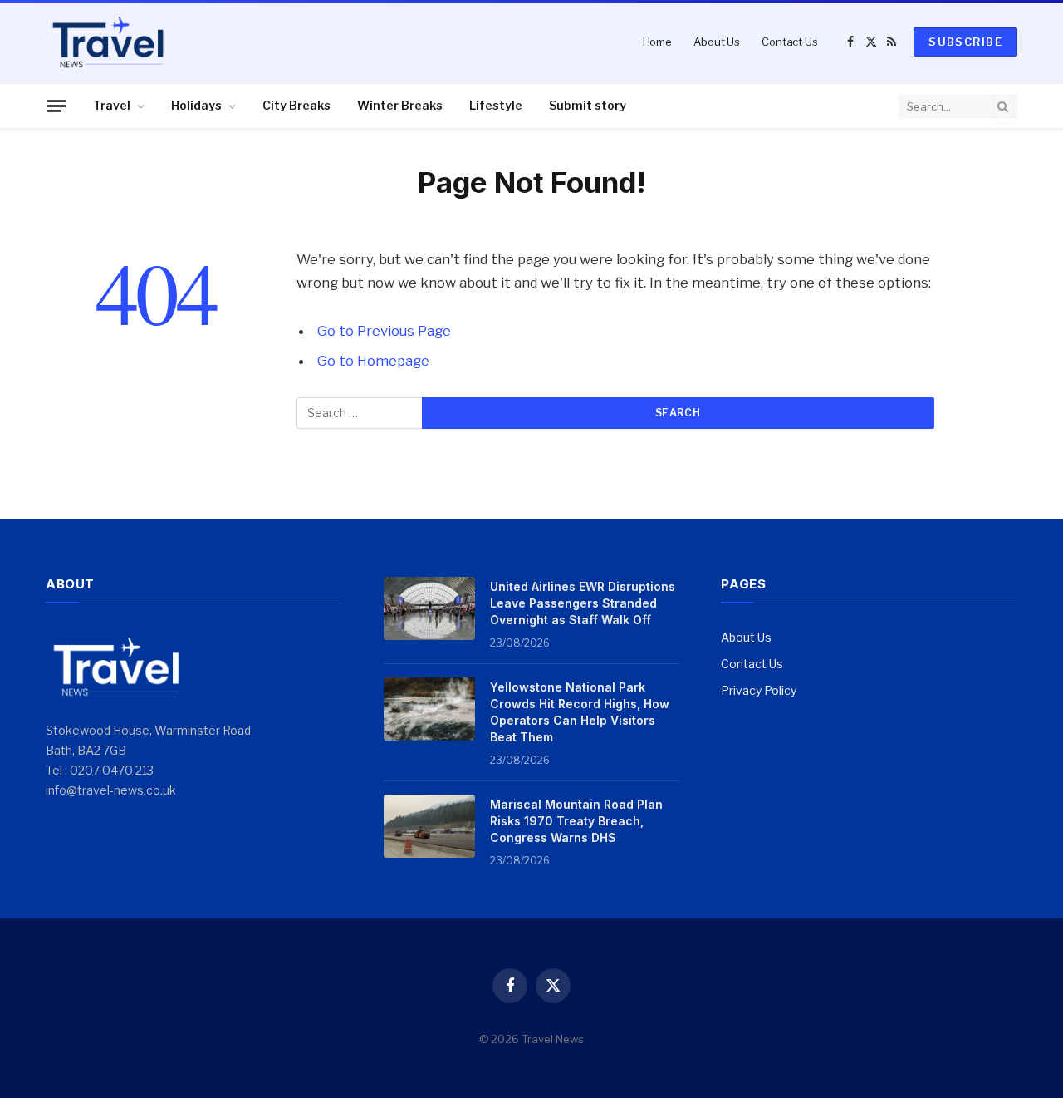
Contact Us (790, 41)
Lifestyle (495, 105)
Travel (111, 105)
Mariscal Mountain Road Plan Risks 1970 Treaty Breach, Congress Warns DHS (576, 820)
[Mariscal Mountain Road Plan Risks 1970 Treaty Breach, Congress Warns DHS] (429, 826)
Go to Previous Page (384, 331)
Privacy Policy (758, 690)
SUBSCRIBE (965, 41)
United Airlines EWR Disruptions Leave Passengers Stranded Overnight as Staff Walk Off (582, 603)
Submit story (587, 105)
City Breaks (296, 105)
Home (657, 41)
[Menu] (56, 105)
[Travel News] (108, 41)
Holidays (196, 105)
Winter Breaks (400, 105)
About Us (716, 41)
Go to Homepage (373, 360)
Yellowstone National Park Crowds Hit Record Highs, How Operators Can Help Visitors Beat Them (579, 712)
